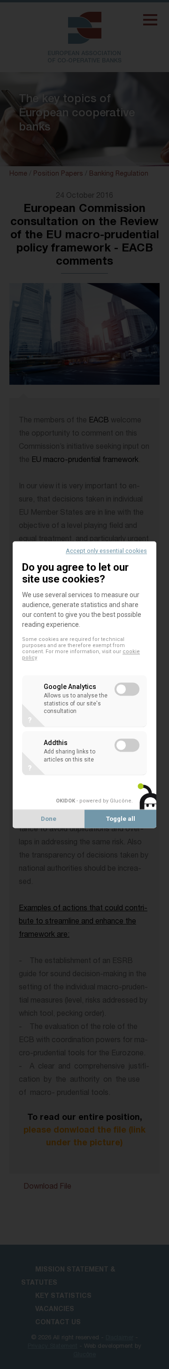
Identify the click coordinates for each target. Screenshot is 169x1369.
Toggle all (120, 818)
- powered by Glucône (93, 801)
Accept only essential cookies (106, 550)
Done (48, 818)
